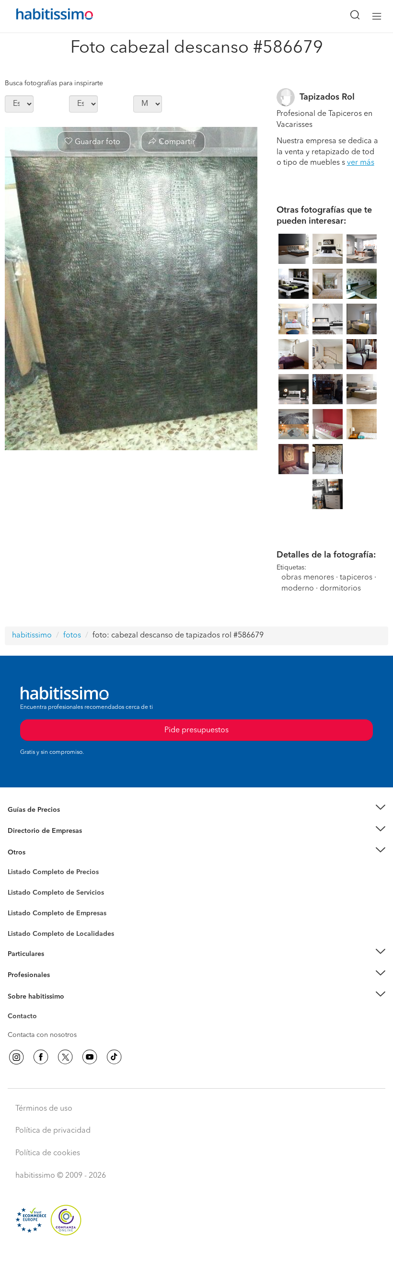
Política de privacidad (53, 1131)
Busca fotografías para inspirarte (54, 83)
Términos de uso (43, 1109)
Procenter (22, 892)
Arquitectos (25, 928)
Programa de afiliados (41, 1027)
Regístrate (23, 975)
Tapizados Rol (327, 97)
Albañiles (22, 919)
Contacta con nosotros (42, 1035)
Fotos (16, 883)
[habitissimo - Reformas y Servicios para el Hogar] (43, 16)
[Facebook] (40, 1057)
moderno (297, 588)
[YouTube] (89, 1057)
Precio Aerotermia (35, 831)
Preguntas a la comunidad (47, 873)
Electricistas (25, 909)
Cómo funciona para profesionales (61, 986)
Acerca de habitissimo (42, 1008)
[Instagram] (16, 1057)
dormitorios (340, 588)
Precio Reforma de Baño (45, 821)
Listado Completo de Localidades (61, 934)
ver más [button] (360, 163)
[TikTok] (114, 1057)
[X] (65, 1057)
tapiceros (356, 577)
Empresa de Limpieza (40, 852)
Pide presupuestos (196, 1257)
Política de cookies (47, 1153)
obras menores (307, 577)
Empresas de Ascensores (46, 842)
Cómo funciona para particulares (58, 965)
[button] (196, 810)
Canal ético (25, 1017)
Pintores (20, 900)
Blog (15, 864)
